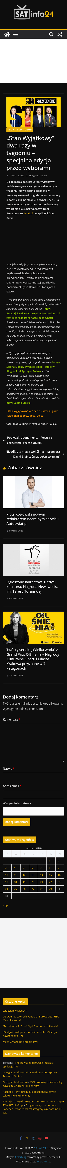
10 (6, 875)
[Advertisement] (33, 60)
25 (15, 889)
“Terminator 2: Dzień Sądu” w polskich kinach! (30, 1026)
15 (50, 875)
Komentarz (11, 719)
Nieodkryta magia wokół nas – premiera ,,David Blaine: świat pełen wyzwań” (33, 454)
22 (50, 882)
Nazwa (8, 769)
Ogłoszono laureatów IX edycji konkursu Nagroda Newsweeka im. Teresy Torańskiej (32, 587)
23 (59, 882)
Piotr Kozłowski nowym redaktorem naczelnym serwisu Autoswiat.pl (32, 519)
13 (32, 875)
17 (6, 882)
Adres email (12, 786)
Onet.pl (28, 213)
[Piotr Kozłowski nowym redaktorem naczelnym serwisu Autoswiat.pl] (33, 479)
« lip (5, 905)
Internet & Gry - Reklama (20, 129)
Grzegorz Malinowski (15, 1072)
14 (41, 875)
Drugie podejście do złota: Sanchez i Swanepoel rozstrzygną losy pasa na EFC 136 (33, 1108)
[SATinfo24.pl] (7, 34)
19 (24, 882)
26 (24, 889)
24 (6, 889)
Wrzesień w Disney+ (15, 1010)
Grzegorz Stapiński (38, 175)
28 (41, 889)
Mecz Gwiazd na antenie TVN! (20, 1041)
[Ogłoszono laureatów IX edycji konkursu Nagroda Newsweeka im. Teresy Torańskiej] (33, 546)
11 (15, 875)
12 (24, 875)
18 (15, 882)
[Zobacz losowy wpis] (60, 34)
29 (50, 889)
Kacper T (8, 1091)
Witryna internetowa (17, 803)
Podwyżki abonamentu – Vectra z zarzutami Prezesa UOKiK (29, 440)
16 (59, 875)
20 (32, 882)
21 (41, 882)
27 (32, 889)
